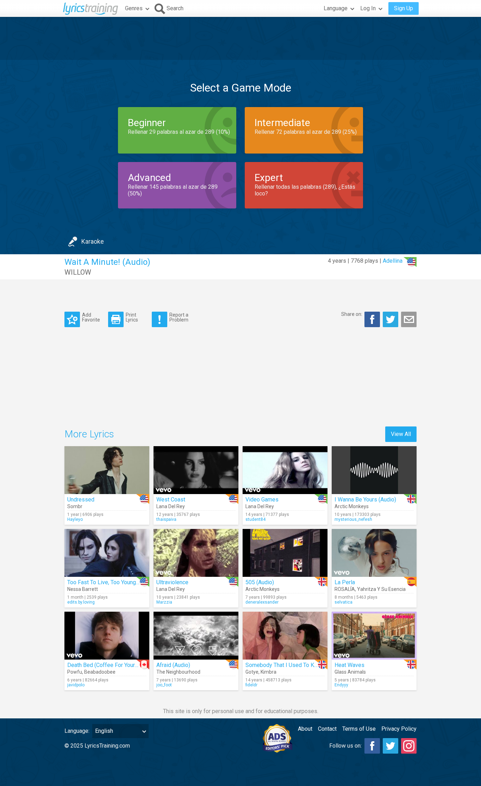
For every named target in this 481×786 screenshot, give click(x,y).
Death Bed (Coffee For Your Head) (109, 665)
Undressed (80, 499)
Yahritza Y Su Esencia (381, 589)
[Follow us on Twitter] (390, 746)
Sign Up (403, 8)
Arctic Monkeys (352, 506)
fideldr (251, 684)
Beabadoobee (99, 672)
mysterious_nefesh (353, 519)
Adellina (392, 260)
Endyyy (341, 684)
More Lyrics (89, 434)
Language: (76, 731)
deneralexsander (262, 602)
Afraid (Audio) (173, 665)
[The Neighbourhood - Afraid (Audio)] (196, 636)
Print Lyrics (132, 317)
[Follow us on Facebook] (372, 746)
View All (401, 434)
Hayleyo (75, 519)
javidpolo (76, 684)
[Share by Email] (409, 319)
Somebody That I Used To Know (284, 665)
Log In (368, 8)
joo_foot (164, 684)
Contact (327, 728)
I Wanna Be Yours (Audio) (365, 499)
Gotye (251, 672)
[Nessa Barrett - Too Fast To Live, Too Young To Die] (106, 553)
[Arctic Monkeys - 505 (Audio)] (285, 553)
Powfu (74, 672)
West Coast (170, 499)
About (305, 728)
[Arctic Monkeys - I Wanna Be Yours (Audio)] (374, 470)
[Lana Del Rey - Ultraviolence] (196, 553)
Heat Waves (349, 665)
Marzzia (164, 602)
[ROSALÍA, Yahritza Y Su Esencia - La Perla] (374, 553)
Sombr (74, 506)
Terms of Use (359, 728)
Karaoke (92, 241)
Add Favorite (91, 317)
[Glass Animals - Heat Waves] (374, 636)
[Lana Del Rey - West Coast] (196, 470)
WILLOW (77, 272)
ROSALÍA (345, 589)
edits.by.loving (81, 602)
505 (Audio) (259, 582)
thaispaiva (166, 519)
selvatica (343, 602)
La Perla (345, 582)
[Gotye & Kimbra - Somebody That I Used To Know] (285, 636)
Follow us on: (345, 745)
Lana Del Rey (170, 506)
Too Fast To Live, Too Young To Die (110, 582)
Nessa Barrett (82, 589)
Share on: (351, 314)
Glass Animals (350, 672)
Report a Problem (178, 317)
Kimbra (268, 672)
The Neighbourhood (178, 672)
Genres (134, 8)
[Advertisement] (240, 38)
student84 (255, 519)
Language (336, 8)
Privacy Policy (399, 728)
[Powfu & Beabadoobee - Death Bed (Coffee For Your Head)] (106, 636)
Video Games (262, 499)
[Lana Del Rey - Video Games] (285, 470)
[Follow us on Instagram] (409, 746)
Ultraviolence (172, 582)
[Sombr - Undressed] (106, 470)
